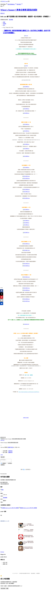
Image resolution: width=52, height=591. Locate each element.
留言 (12, 447)
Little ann (2, 440)
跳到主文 (3, 13)
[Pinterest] (1, 297)
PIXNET (16, 573)
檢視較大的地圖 (26, 417)
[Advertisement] (24, 431)
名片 (4, 25)
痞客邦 (9, 447)
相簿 (4, 22)
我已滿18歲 (3, 588)
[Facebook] (1, 290)
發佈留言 (2, 464)
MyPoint (2, 551)
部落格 (4, 23)
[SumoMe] (1, 303)
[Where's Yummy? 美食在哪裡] (26, 324)
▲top (2, 454)
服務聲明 (38, 573)
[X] (1, 294)
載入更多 (2, 457)
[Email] (1, 300)
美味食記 (10, 450)
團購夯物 (10, 452)
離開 (7, 588)
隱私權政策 (33, 573)
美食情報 (11, 19)
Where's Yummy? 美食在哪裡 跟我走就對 (19, 10)
